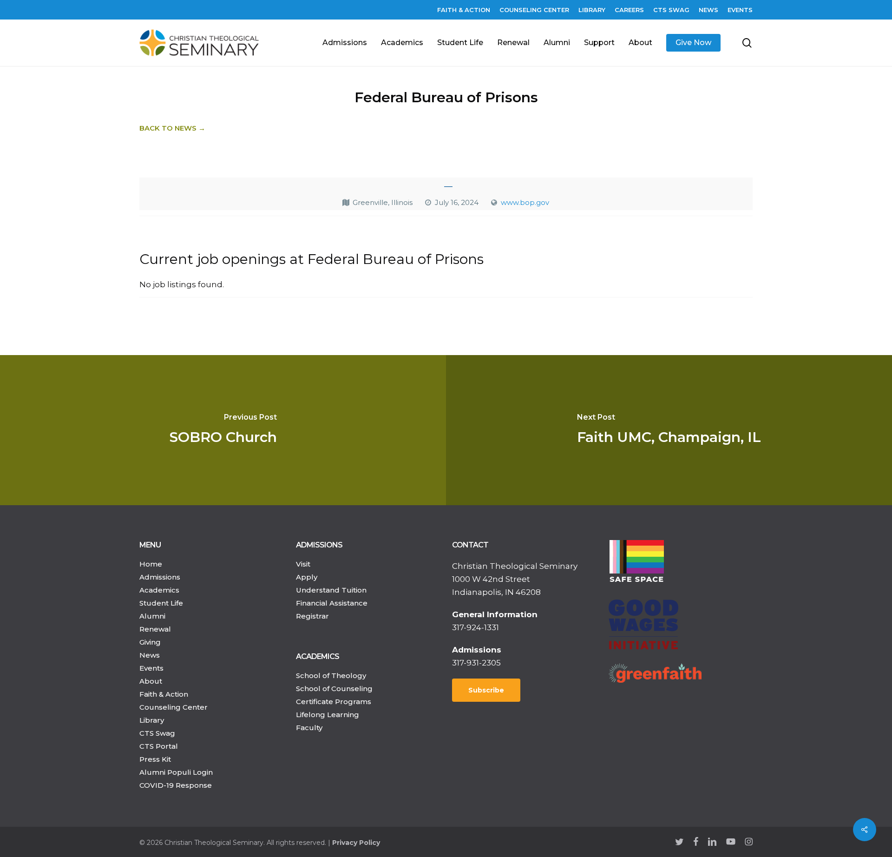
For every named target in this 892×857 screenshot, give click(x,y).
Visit (303, 564)
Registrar (312, 616)
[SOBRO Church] (223, 430)
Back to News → (172, 128)
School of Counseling (334, 688)
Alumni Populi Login (176, 772)
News (149, 655)
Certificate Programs (333, 701)
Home (150, 564)
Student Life (161, 603)
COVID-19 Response (175, 785)
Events (151, 668)
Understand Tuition (331, 590)
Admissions (159, 577)
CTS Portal (158, 746)
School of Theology (331, 675)
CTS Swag (157, 733)
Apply (306, 577)
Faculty (309, 727)
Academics (159, 590)
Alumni (152, 616)
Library (151, 720)
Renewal (155, 629)
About (150, 681)
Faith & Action (163, 694)
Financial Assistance (331, 603)
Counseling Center (173, 707)
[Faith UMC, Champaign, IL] (669, 430)
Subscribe (486, 690)
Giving (150, 642)
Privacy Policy (356, 842)
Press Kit (155, 759)
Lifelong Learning (327, 714)
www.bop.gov (525, 202)
